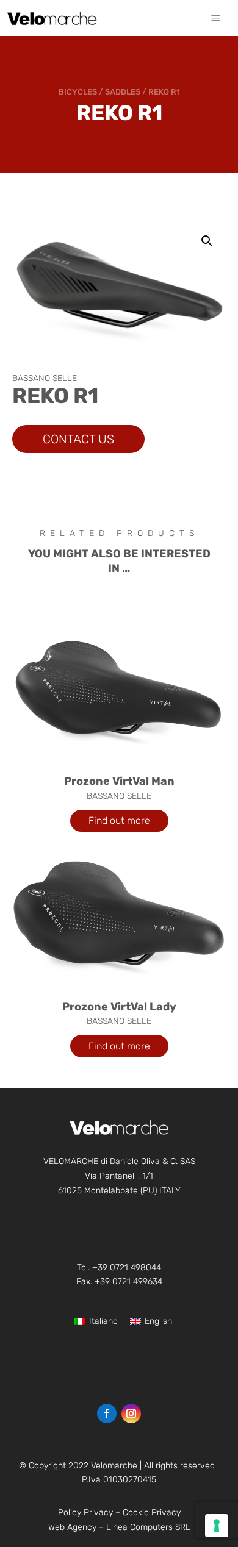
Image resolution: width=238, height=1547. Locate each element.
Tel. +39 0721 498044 (119, 1267)
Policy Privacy (85, 1512)
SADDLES (122, 91)
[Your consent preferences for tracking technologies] (216, 1525)
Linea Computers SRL (148, 1527)
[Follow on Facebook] (107, 1413)
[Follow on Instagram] (131, 1413)
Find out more (119, 820)
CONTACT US (78, 439)
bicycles (78, 91)
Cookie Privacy (152, 1512)
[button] (207, 241)
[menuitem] (216, 18)
